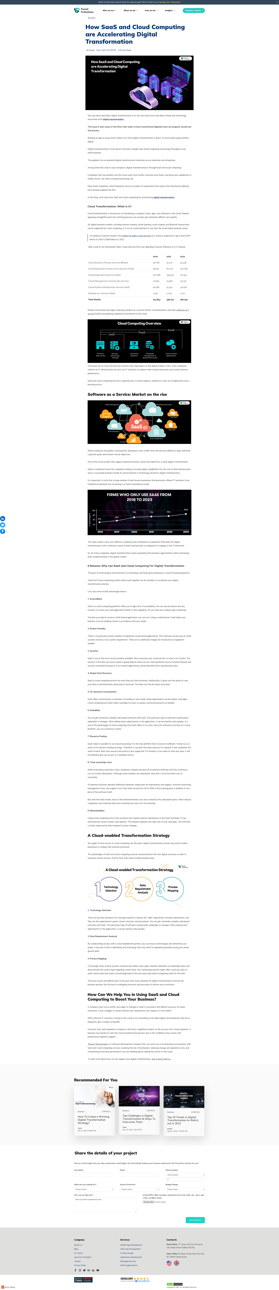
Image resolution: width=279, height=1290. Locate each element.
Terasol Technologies (97, 1044)
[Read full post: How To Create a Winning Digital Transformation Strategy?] (94, 1096)
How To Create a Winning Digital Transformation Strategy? (93, 1120)
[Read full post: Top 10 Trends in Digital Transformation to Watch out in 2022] (184, 1097)
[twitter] (2, 525)
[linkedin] (2, 519)
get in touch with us (161, 1059)
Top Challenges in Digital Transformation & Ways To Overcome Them (138, 1119)
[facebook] (2, 532)
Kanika (91, 50)
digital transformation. (113, 119)
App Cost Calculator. (171, 2)
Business (91, 18)
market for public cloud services (136, 235)
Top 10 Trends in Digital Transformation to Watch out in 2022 (182, 1120)
